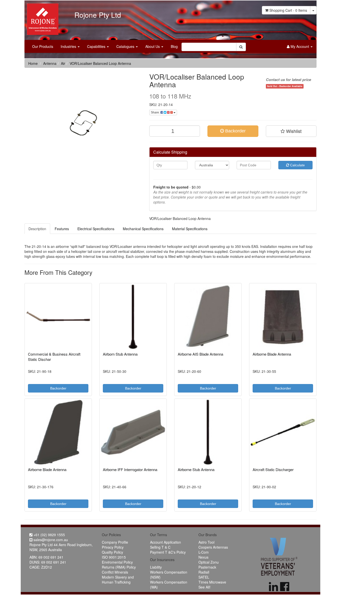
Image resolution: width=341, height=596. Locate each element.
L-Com (203, 552)
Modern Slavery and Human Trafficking (118, 580)
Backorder (235, 130)
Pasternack (207, 567)
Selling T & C (160, 547)
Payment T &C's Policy (168, 552)
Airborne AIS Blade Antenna (200, 354)
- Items (288, 10)
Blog (174, 46)
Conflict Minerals (115, 572)
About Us (153, 46)
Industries (69, 46)
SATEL (203, 577)
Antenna (49, 63)
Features (62, 228)
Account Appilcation (165, 542)
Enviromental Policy (117, 562)
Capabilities (96, 46)
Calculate (297, 165)
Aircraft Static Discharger (273, 469)
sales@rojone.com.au (50, 539)
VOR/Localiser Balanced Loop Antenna (100, 63)
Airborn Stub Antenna (120, 354)
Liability (156, 567)
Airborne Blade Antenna (272, 354)
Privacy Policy (113, 547)
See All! (204, 587)
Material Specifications (189, 228)
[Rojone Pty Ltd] (41, 17)
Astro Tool (206, 542)
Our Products (42, 46)
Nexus (203, 557)
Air (63, 63)
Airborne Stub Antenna (196, 469)
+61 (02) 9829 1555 (48, 534)
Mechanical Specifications (143, 228)
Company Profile (115, 542)
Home (33, 63)
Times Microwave (212, 582)
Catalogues (125, 46)
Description (37, 228)
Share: (156, 112)
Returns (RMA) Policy (119, 567)
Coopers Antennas (213, 547)
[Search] (241, 47)
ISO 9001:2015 (114, 557)
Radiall (203, 572)
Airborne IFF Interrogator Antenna (130, 469)
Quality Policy (112, 552)
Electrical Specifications (95, 228)
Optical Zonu (208, 562)
